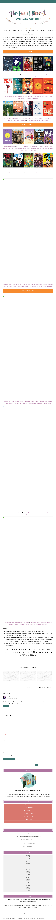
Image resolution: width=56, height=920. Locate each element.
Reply (6, 706)
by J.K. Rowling (29, 146)
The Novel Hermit (28, 17)
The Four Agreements (8, 512)
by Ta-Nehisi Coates (11, 74)
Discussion (28, 28)
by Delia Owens (28, 118)
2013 (28, 888)
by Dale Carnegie (17, 622)
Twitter (29, 804)
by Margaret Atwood (29, 74)
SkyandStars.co (40, 918)
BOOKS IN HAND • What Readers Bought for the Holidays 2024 (28, 836)
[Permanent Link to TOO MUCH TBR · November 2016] (11, 681)
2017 (28, 877)
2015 (28, 883)
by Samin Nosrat (38, 622)
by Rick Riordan (30, 174)
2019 (28, 872)
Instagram (29, 813)
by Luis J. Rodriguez (11, 401)
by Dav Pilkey (11, 284)
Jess (8, 696)
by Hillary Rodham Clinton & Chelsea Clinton (35, 403)
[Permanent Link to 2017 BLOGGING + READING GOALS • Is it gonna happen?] (28, 681)
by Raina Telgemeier (9, 146)
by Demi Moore (29, 512)
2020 (28, 869)
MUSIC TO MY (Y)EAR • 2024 (28, 833)
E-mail (29, 819)
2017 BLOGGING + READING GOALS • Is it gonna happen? (28, 685)
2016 (28, 880)
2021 (28, 867)
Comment (5, 722)
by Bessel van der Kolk (25, 514)
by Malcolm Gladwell (29, 401)
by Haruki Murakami (22, 96)
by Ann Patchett (45, 74)
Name (4, 734)
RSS (29, 822)
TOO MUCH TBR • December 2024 (28, 839)
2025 (28, 856)
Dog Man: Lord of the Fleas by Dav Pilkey (26, 286)
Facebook (29, 807)
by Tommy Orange (31, 98)
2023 (28, 861)
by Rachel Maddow (45, 401)
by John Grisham (11, 118)
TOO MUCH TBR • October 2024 (28, 846)
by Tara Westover (43, 514)
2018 (28, 875)
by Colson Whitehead (37, 120)
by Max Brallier (16, 170)
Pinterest (29, 816)
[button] (28, 1)
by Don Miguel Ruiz (17, 512)
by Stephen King (35, 76)
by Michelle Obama (12, 403)
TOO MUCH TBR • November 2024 (28, 843)
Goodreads (28, 810)
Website (4, 747)
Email (4, 740)
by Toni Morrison (22, 120)
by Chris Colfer (26, 284)
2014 (28, 885)
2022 (28, 864)
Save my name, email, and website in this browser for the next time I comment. (19, 755)
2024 (28, 859)
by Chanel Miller (40, 624)
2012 (28, 891)
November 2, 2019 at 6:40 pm (12, 698)
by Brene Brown (25, 624)
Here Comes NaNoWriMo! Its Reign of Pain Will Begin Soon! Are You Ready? (44, 685)
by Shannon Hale (31, 150)
